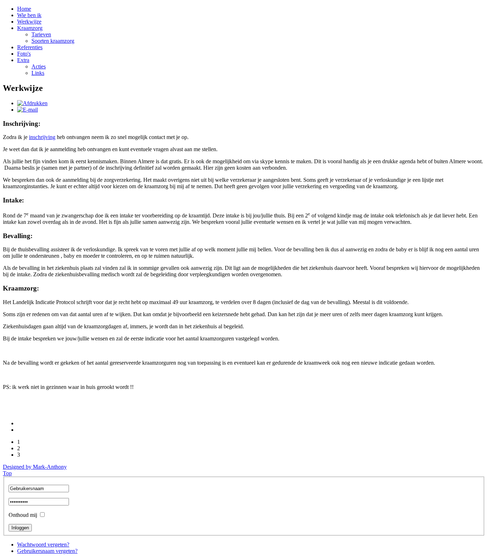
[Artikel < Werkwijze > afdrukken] (32, 103)
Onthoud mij (23, 515)
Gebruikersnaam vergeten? (47, 551)
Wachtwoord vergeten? (43, 544)
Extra (23, 60)
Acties (38, 66)
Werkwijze (29, 22)
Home (24, 9)
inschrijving (42, 137)
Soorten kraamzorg (52, 41)
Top (7, 473)
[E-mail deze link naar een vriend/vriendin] (27, 110)
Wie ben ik (29, 15)
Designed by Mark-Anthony (35, 467)
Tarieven (41, 34)
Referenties (30, 47)
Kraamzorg (30, 28)
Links (37, 73)
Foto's (24, 54)
